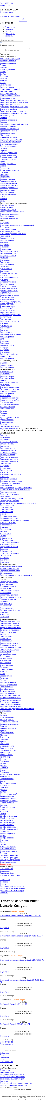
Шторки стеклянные (8, 183)
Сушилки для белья (8, 159)
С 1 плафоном (6, 507)
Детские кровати (7, 733)
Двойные (4, 258)
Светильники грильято (9, 623)
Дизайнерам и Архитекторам (12, 891)
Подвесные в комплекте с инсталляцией (17, 225)
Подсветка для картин (9, 518)
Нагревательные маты (9, 398)
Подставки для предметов (11, 140)
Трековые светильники (9, 569)
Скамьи (3, 814)
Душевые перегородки (9, 214)
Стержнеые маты (7, 402)
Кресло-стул (5, 752)
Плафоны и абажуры (8, 453)
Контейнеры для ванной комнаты (14, 124)
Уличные (3, 601)
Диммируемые (6, 658)
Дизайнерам (10, 34)
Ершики (3, 118)
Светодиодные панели (9, 501)
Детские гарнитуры (8, 862)
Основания (4, 739)
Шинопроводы (6, 485)
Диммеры (4, 678)
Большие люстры (7, 444)
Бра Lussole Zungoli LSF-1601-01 (13, 1004)
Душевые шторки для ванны (12, 212)
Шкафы (3, 72)
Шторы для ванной (8, 164)
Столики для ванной (8, 157)
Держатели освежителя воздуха (13, 111)
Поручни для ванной (9, 146)
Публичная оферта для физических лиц (16, 1083)
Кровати (3, 731)
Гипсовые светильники (10, 494)
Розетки (3, 671)
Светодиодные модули (9, 590)
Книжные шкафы (7, 822)
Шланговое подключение (10, 315)
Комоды (3, 78)
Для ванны (4, 271)
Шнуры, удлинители (8, 685)
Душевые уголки (7, 205)
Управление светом (8, 450)
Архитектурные (6, 608)
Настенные (4, 477)
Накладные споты (7, 544)
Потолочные (5, 437)
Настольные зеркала (8, 851)
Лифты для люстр (7, 455)
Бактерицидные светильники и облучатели (18, 503)
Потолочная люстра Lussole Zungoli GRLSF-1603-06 (22, 936)
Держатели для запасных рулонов (14, 102)
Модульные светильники (10, 628)
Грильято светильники (9, 702)
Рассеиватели (5, 593)
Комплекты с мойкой (9, 382)
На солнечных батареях (10, 610)
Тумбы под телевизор (9, 801)
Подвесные (4, 223)
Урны (2, 161)
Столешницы (5, 249)
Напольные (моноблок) (10, 231)
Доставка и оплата (7, 1072)
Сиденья (3, 148)
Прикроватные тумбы (9, 794)
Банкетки (4, 76)
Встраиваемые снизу (8, 253)
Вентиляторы (5, 711)
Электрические (6, 365)
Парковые (4, 612)
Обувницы (4, 831)
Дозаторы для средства (9, 389)
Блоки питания (6, 584)
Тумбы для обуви (7, 796)
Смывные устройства (9, 354)
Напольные (5, 260)
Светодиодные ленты (9, 582)
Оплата (8, 31)
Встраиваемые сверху (9, 251)
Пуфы (2, 809)
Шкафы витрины (7, 825)
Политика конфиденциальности (13, 1085)
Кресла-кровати (6, 748)
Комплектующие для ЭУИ (11, 693)
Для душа (4, 275)
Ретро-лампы (5, 639)
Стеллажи (4, 840)
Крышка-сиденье (7, 238)
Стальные (4, 172)
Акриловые (5, 168)
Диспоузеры (5, 385)
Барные (3, 763)
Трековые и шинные (8, 479)
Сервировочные (6, 779)
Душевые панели (7, 299)
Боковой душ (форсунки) (10, 301)
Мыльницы (5, 135)
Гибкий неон (5, 588)
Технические (5, 663)
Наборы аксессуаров (8, 137)
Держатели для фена (8, 109)
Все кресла (4, 744)
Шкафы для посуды (8, 827)
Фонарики (4, 617)
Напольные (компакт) (9, 229)
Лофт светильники (8, 492)
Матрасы (3, 735)
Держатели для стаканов (10, 104)
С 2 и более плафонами (10, 553)
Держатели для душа (8, 312)
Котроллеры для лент (9, 595)
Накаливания (5, 660)
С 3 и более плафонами (10, 542)
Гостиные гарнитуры (9, 857)
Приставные (5, 227)
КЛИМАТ (17, 431)
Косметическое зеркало (9, 129)
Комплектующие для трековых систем (16, 488)
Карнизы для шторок (9, 188)
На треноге (4, 558)
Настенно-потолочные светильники (15, 490)
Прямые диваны (7, 717)
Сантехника (5, 54)
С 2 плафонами (6, 509)
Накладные (4, 247)
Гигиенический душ (8, 308)
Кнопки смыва (6, 332)
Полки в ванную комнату (10, 142)
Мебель (3, 713)
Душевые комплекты (9, 291)
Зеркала (3, 65)
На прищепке (5, 534)
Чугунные (4, 175)
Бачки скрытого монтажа (10, 334)
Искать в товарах (7, 45)
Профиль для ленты (8, 586)
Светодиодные (6, 636)
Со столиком (5, 555)
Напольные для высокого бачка (13, 234)
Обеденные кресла (8, 750)
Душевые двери (6, 207)
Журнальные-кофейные (10, 774)
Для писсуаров (6, 326)
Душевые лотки (6, 422)
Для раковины (6, 269)
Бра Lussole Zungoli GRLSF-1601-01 (15, 1024)
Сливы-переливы (7, 190)
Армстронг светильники (10, 700)
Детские (3, 531)
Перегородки (5, 356)
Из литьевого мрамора (9, 170)
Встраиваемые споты (9, 547)
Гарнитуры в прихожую (10, 860)
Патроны (4, 667)
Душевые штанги (7, 306)
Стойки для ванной (8, 155)
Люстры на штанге (8, 448)
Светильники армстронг (10, 621)
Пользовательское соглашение (12, 888)
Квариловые (5, 177)
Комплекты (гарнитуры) (10, 59)
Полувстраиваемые (8, 256)
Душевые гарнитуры (8, 288)
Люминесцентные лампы (10, 706)
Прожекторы (5, 606)
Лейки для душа (6, 304)
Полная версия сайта (8, 1088)
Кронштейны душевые (9, 295)
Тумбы (3, 74)
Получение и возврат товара (12, 886)
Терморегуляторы (7, 407)
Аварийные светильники (10, 698)
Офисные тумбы (7, 803)
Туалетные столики (8, 783)
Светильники (5, 85)
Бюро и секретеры (7, 833)
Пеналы (3, 67)
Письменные (5, 785)
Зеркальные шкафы (8, 63)
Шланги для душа (7, 310)
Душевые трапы (6, 420)
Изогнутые (4, 562)
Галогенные (5, 656)
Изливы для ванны (8, 282)
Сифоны (3, 413)
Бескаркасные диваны (9, 724)
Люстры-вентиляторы (9, 457)
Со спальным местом (9, 722)
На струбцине (6, 529)
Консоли (3, 80)
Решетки (3, 424)
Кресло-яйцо (5, 757)
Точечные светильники (10, 630)
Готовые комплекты (8, 273)
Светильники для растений (11, 498)
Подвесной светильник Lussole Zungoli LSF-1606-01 (22, 960)
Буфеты (3, 836)
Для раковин (5, 328)
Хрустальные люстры (9, 442)
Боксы (2, 201)
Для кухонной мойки (9, 277)
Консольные (5, 776)
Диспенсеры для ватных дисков (13, 113)
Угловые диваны (7, 720)
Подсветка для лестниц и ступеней (14, 520)
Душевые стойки (7, 297)
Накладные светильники (10, 474)
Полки (3, 83)
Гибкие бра (4, 514)
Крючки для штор (7, 133)
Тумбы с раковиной (8, 61)
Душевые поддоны (8, 210)
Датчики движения (8, 682)
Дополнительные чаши (9, 387)
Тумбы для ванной (8, 798)
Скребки (3, 150)
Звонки (3, 680)
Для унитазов (5, 319)
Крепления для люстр (9, 459)
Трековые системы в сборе (11, 481)
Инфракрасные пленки (9, 404)
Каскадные (4, 446)
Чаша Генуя (5, 236)
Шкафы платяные (7, 818)
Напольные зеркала (8, 849)
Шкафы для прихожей (9, 829)
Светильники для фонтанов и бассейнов (17, 709)
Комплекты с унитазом (9, 321)
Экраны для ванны (8, 181)
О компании (10, 27)
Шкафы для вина (7, 838)
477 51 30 (6, 3)
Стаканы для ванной (8, 153)
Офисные (4, 527)
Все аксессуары (6, 91)
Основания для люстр (9, 461)
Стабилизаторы (6, 687)
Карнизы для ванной (8, 120)
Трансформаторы (7, 689)
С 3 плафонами (6, 512)
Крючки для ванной (8, 131)
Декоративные (6, 525)
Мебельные (5, 496)
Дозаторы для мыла (8, 115)
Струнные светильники (10, 483)
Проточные (5, 374)
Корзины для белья (8, 126)
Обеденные (5, 761)
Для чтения (4, 560)
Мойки (3, 380)
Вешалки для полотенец (10, 96)
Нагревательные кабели (10, 400)
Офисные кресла (7, 746)
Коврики (3, 122)
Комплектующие (7, 87)
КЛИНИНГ (27, 431)
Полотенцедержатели (9, 144)
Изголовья (4, 737)
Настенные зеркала (8, 847)
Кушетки (3, 726)
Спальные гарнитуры (9, 855)
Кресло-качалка (6, 755)
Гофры (3, 415)
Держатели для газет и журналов (13, 100)
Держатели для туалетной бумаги (14, 107)
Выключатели (6, 676)
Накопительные (6, 372)
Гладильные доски (7, 98)
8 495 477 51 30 (6, 1042)
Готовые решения (7, 69)
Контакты (9, 36)
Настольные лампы (8, 632)
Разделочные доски (8, 391)
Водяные (3, 363)
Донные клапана (7, 262)
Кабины (3, 199)
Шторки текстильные (9, 185)
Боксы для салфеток (8, 94)
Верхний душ (5, 293)
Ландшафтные (6, 604)
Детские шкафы (6, 820)
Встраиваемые (6, 470)
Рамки (2, 674)
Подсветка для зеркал (9, 516)
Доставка (9, 29)
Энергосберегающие (8, 654)
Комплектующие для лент (11, 597)
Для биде (4, 280)
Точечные (4, 472)
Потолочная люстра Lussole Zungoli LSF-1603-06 (20, 916)
